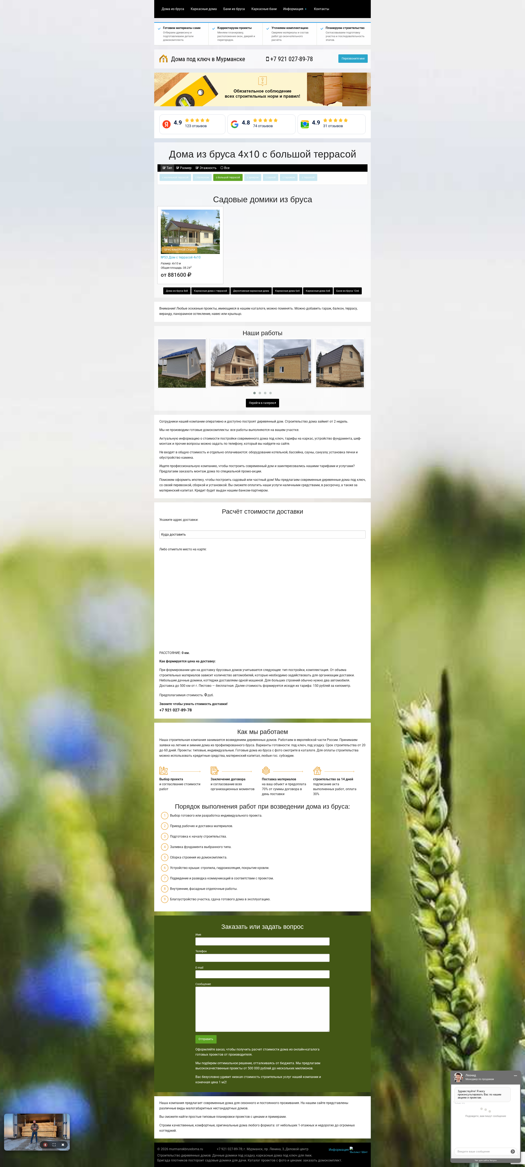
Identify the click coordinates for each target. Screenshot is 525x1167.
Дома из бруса (173, 9)
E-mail (199, 967)
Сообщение (203, 984)
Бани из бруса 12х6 (347, 290)
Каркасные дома (204, 9)
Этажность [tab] (208, 168)
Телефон (201, 951)
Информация (293, 9)
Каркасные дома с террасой (210, 290)
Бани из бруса (234, 9)
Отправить (206, 1039)
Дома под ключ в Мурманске (207, 59)
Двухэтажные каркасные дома (251, 290)
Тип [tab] (169, 168)
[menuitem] (172, 9)
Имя (198, 934)
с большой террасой (228, 177)
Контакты (321, 9)
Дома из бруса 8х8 (177, 290)
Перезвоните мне (353, 58)
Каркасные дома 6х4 (287, 290)
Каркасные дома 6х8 (318, 290)
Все (226, 168)
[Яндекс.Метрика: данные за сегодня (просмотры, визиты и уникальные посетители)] (359, 1150)
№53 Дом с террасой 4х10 (181, 257)
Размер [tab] (185, 168)
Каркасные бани (264, 9)
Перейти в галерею (262, 403)
